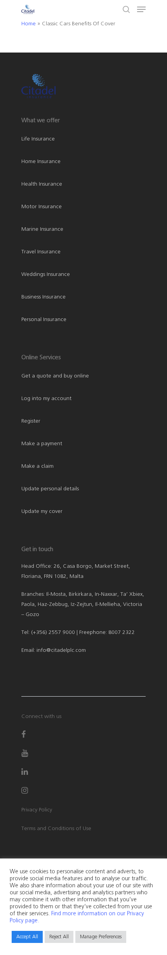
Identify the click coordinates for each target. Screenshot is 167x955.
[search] (126, 9)
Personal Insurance (43, 319)
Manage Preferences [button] (101, 936)
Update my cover (42, 511)
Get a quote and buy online (55, 376)
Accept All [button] (27, 936)
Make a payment (41, 443)
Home (28, 23)
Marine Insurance (42, 229)
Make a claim (37, 466)
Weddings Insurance (45, 274)
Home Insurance (41, 161)
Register (30, 421)
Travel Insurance (41, 252)
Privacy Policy (36, 810)
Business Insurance (43, 297)
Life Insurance (38, 139)
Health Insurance (41, 184)
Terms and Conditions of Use (56, 828)
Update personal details (50, 489)
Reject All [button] (59, 936)
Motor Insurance (41, 206)
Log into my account (46, 398)
